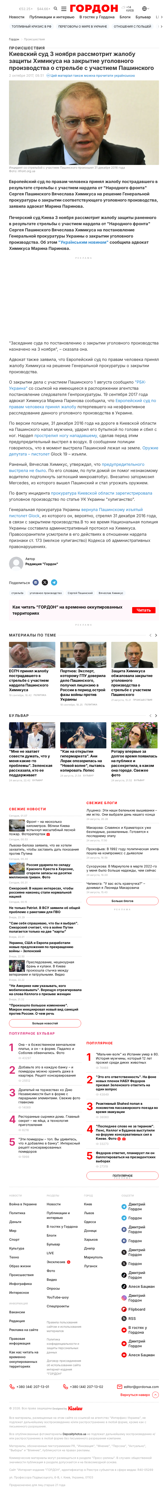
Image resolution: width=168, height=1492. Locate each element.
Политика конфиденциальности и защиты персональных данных (63, 1346)
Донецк (90, 1231)
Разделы (53, 1195)
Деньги (15, 1222)
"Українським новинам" (83, 242)
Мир (12, 1231)
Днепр (89, 1248)
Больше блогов (122, 901)
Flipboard (136, 1309)
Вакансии (17, 1312)
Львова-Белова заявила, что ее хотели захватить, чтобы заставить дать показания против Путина (44, 849)
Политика (40, 695)
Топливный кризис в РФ (31, 26)
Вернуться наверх (135, 1395)
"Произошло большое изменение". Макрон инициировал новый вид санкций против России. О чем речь (43, 1009)
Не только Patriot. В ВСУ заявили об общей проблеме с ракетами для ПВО (44, 910)
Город (88, 1195)
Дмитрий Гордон (136, 1206)
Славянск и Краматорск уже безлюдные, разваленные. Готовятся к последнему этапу (118, 831)
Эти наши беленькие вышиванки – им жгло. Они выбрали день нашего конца (121, 812)
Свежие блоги (101, 803)
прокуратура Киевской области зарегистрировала (101, 493)
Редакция (17, 1321)
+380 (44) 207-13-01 (32, 1387)
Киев (88, 1204)
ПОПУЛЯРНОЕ (99, 1043)
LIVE (50, 1253)
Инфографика (20, 1284)
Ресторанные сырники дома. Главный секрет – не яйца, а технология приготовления (48, 1120)
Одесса (90, 1222)
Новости (16, 17)
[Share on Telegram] (54, 582)
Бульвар (143, 17)
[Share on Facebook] (36, 582)
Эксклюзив (56, 1262)
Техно (14, 1257)
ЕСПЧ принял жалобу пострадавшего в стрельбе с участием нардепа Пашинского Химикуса (29, 680)
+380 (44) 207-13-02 (86, 1387)
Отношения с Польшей (132, 26)
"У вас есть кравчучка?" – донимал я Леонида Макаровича (115, 885)
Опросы (53, 1288)
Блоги (125, 17)
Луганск (90, 1266)
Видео (52, 1280)
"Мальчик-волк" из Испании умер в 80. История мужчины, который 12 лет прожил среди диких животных (127, 1058)
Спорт (14, 1239)
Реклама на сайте (23, 1330)
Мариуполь (93, 1257)
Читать (144, 610)
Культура (16, 1248)
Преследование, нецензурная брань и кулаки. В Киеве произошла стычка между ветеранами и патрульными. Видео (41, 968)
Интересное (19, 1292)
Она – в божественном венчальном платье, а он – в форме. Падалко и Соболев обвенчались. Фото (46, 1048)
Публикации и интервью (52, 17)
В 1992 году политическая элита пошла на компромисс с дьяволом (122, 851)
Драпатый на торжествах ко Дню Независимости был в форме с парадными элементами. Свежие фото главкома (49, 1096)
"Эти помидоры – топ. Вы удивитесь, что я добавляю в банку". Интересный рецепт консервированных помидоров (49, 1145)
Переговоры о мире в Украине (82, 26)
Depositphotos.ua (74, 1434)
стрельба (17, 593)
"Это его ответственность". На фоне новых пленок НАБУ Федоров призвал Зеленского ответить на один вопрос (126, 1083)
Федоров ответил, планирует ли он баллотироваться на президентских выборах (126, 1157)
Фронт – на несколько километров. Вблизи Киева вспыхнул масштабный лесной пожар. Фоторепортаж (42, 828)
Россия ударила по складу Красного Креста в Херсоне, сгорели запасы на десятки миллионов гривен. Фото (41, 871)
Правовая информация (19, 1341)
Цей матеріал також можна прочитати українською (93, 75)
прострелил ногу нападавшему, (66, 435)
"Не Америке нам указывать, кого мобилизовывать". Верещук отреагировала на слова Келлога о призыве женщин (45, 990)
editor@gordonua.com (141, 1387)
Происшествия (34, 39)
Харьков (91, 1239)
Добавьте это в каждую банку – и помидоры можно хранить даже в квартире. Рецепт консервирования (47, 1071)
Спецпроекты (58, 1306)
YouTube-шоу (58, 1297)
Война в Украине (23, 1204)
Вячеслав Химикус (111, 593)
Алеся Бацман (141, 1286)
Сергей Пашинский (80, 593)
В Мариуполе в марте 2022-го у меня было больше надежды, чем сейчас (121, 868)
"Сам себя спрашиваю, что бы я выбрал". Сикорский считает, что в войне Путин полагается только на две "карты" (43, 927)
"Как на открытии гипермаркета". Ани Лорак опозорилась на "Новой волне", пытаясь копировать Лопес (82, 760)
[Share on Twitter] (45, 582)
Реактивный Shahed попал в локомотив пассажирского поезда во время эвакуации (127, 1107)
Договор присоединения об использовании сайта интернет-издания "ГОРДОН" (64, 1367)
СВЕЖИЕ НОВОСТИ (27, 809)
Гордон (14, 39)
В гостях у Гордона (97, 17)
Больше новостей (45, 1023)
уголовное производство (46, 593)
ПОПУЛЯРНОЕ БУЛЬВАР (32, 1033)
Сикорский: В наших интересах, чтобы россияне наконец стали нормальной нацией (41, 892)
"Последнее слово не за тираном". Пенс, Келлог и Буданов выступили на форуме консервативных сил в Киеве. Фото (125, 1132)
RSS (132, 1318)
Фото (51, 1271)
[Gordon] (94, 9)
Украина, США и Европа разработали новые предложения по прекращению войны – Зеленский (41, 947)
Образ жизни (20, 1266)
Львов (89, 1213)
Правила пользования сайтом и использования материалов (64, 1326)
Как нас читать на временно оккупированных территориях (23, 1359)
